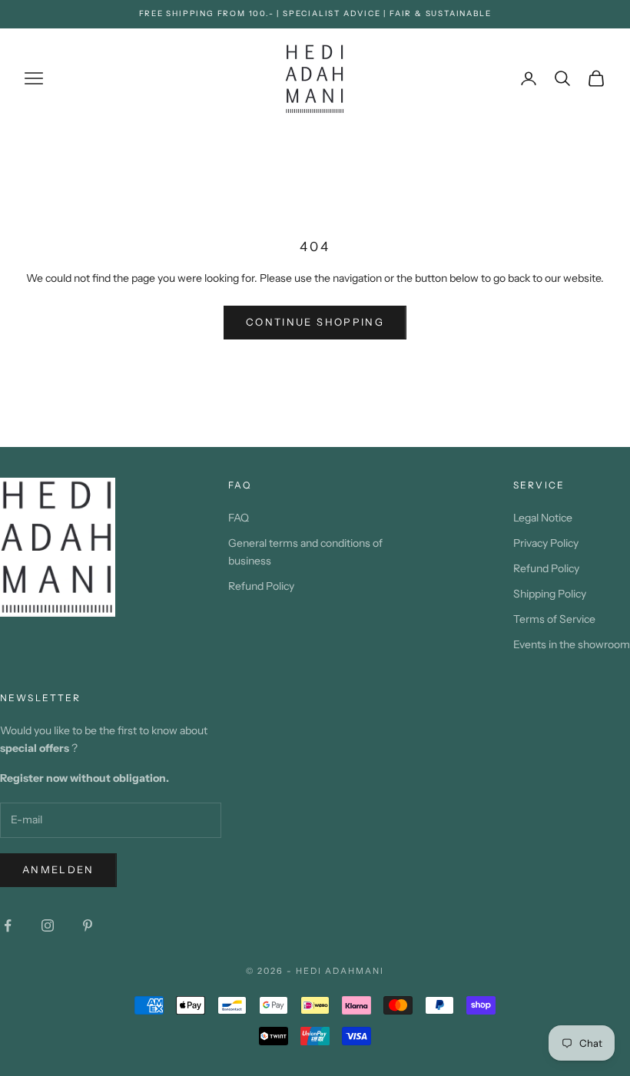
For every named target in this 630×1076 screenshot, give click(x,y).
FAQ (238, 518)
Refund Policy (261, 586)
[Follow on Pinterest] (87, 925)
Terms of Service (554, 619)
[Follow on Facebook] (7, 925)
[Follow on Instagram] (47, 925)
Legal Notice (542, 518)
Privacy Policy (546, 543)
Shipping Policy (549, 594)
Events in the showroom (571, 644)
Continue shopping (315, 322)
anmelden (58, 869)
